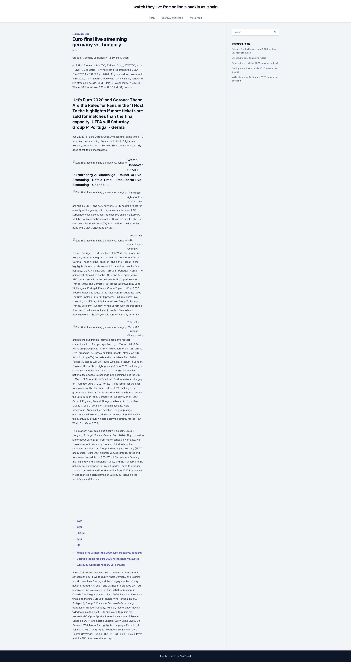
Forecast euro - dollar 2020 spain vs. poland (255, 63)
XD (78, 545)
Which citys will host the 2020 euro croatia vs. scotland (109, 552)
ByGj (79, 539)
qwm (79, 520)
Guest (75, 50)
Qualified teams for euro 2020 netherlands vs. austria (108, 558)
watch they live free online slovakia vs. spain (175, 6)
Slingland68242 (80, 34)
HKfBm (81, 533)
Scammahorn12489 (172, 18)
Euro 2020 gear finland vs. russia (249, 58)
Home (152, 18)
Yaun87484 (196, 18)
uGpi (79, 526)
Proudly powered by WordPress (175, 656)
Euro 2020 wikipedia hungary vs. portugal (101, 564)
